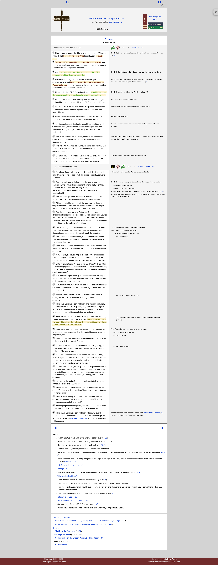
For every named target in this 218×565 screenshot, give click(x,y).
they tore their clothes (152, 413)
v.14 (104, 480)
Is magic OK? (62, 469)
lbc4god (56, 528)
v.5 (138, 472)
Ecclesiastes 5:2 (115, 22)
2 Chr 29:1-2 (134, 47)
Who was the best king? (67, 476)
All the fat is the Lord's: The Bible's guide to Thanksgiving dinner (81, 524)
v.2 (113, 493)
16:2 (103, 445)
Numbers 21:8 (70, 461)
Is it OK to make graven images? (70, 465)
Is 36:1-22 (150, 166)
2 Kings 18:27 (119, 521)
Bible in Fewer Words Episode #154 (106, 18)
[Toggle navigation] (162, 5)
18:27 (110, 524)
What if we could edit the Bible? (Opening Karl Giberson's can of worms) (84, 521)
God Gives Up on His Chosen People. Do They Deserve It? (79, 538)
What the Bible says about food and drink (73, 501)
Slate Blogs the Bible (61, 535)
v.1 (106, 438)
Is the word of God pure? (67, 497)
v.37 (96, 504)
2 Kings (109, 39)
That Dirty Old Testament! (65, 531)
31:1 (141, 47)
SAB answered (61, 545)
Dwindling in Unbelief (61, 517)
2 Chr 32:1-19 (140, 166)
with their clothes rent (78, 418)
